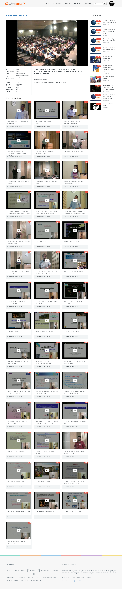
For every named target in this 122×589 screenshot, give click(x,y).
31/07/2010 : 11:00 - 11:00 (43, 517)
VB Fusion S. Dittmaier (14, 331)
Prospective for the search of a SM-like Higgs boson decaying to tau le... (47, 422)
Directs (47, 3)
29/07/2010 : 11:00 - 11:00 (71, 126)
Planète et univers (12, 574)
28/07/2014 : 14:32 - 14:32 (15, 547)
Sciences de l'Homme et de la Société (29, 577)
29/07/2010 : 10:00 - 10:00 (15, 126)
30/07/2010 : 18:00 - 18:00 (71, 457)
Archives (88, 3)
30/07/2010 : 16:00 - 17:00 (43, 427)
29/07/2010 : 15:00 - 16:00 (43, 216)
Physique (55, 570)
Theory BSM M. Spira (41, 241)
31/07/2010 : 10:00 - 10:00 (15, 517)
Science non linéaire (26, 574)
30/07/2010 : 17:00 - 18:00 (43, 457)
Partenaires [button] (77, 3)
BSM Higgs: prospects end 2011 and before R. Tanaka (74, 362)
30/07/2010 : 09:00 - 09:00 (71, 277)
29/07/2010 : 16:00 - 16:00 (71, 216)
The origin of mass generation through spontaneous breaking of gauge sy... (47, 272)
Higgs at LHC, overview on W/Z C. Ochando (45, 452)
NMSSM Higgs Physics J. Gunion (16, 481)
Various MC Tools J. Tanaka (71, 331)
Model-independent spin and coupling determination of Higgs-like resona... (47, 212)
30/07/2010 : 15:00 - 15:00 (71, 367)
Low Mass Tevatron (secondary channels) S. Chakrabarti (72, 122)
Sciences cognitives (41, 574)
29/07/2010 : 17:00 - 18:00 (15, 277)
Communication (36, 580)
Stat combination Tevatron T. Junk (73, 151)
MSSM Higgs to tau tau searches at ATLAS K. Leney (18, 422)
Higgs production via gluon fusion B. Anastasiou (18, 122)
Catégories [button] (57, 3)
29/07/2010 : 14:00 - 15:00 (15, 186)
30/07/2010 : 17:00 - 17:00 (71, 427)
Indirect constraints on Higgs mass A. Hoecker (18, 182)
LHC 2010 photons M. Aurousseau (73, 271)
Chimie (9, 570)
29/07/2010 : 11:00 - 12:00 (15, 156)
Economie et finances (20, 570)
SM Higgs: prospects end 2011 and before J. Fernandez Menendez (46, 362)
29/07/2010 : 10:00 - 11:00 (43, 126)
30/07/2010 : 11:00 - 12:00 (43, 337)
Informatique (33, 570)
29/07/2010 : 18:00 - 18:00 (43, 277)
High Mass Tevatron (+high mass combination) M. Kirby (45, 152)
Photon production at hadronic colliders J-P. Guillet (16, 302)
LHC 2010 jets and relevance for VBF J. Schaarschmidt (74, 302)
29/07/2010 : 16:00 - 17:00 (43, 246)
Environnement (11, 577)
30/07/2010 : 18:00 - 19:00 (15, 487)
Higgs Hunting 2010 (16, 15)
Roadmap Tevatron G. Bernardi (44, 331)
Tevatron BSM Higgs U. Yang (72, 241)
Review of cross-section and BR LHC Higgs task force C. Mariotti (74, 482)
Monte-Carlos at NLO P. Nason (16, 451)
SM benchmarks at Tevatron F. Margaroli (44, 122)
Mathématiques (45, 570)
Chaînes (67, 3)
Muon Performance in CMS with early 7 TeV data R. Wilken (47, 392)
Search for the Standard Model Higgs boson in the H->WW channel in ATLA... (75, 392)
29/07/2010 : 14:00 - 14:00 (71, 156)
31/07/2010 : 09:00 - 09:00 (43, 487)
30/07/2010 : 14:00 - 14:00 (15, 367)
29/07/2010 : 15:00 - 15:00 (43, 186)
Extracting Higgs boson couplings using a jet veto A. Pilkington (19, 392)
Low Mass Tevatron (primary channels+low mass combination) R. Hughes (18, 152)
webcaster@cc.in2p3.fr (74, 581)
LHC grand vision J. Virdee (43, 481)
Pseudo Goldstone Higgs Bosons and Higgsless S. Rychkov (74, 452)
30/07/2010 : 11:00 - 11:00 (15, 337)
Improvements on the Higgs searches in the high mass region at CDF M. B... (74, 212)
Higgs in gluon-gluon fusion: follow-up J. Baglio (47, 182)
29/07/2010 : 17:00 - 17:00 (71, 246)
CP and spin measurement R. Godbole (19, 511)
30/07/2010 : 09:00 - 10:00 (43, 307)
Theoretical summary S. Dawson (45, 511)
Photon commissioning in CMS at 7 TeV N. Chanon (75, 422)
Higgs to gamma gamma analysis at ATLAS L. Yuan (18, 542)
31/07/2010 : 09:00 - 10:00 (71, 487)
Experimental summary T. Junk (72, 511)
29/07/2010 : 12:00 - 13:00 (43, 156)
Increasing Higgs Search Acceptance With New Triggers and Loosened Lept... (19, 212)
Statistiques (24, 580)
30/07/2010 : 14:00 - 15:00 (43, 367)
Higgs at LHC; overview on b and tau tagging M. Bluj (18, 362)
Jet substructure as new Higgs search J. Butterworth (47, 302)
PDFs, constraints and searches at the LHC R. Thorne (18, 272)
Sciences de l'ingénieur (49, 577)
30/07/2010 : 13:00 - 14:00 (71, 337)
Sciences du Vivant (12, 580)
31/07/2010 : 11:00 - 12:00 (71, 517)
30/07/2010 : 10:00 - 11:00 (71, 307)
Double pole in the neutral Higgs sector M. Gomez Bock (19, 242)
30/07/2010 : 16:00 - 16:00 (15, 397)
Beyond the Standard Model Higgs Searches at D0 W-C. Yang (74, 182)
